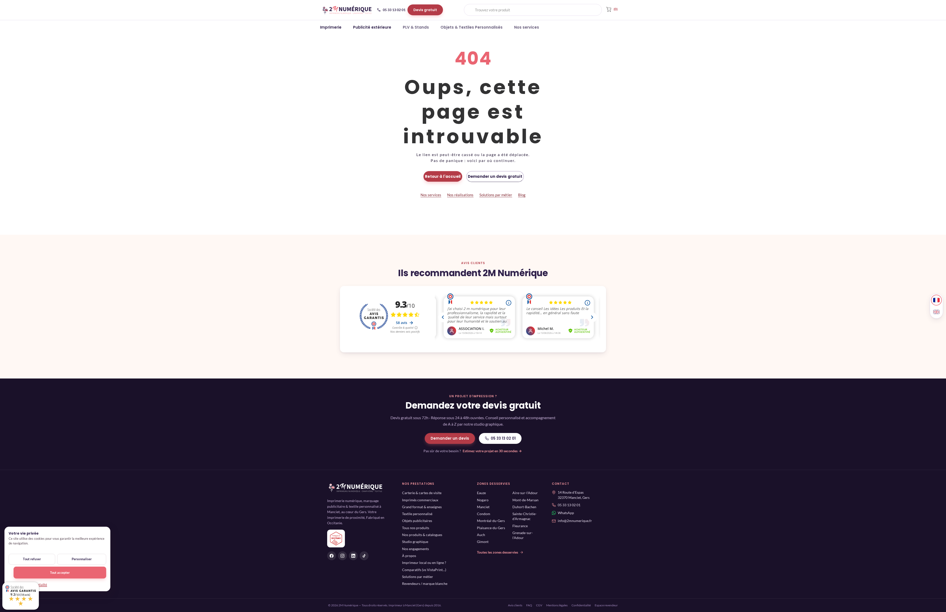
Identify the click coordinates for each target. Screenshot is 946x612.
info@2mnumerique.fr (575, 521)
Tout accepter (60, 573)
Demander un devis (450, 438)
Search (594, 10)
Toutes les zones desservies (497, 552)
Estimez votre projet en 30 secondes (492, 451)
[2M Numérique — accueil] (347, 10)
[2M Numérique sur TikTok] (364, 555)
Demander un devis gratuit (495, 176)
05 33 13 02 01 (503, 438)
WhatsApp (566, 513)
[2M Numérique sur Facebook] (331, 555)
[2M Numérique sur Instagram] (342, 555)
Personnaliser (82, 559)
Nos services (431, 195)
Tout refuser (32, 559)
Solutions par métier (495, 195)
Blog (521, 195)
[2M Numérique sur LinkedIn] (353, 555)
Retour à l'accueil (443, 176)
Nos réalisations (460, 195)
